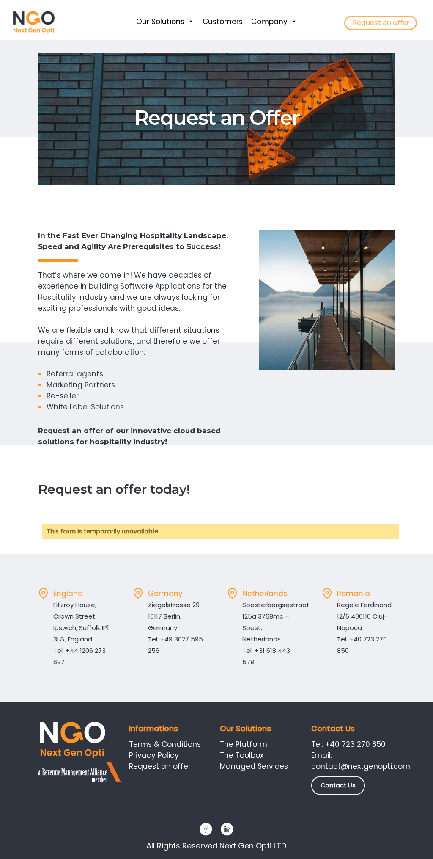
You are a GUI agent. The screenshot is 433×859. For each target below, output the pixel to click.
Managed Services (254, 766)
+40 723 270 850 (355, 744)
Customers (223, 22)
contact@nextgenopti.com (360, 766)
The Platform (243, 744)
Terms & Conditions (165, 744)
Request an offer (380, 23)
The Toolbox (241, 755)
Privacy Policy (154, 755)
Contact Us (338, 785)
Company (269, 22)
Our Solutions (160, 22)
